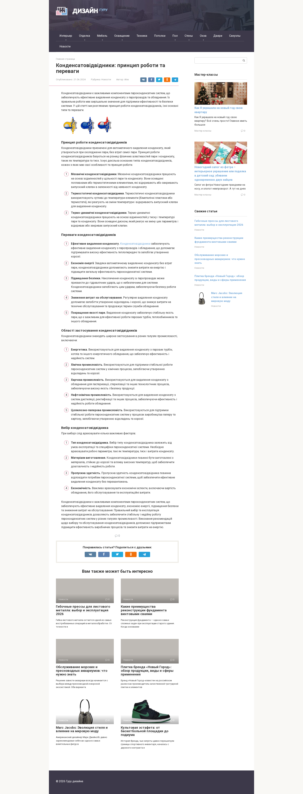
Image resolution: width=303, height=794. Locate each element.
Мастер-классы (202, 130)
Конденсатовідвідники (135, 243)
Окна (203, 35)
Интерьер (65, 35)
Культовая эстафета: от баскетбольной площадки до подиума (144, 731)
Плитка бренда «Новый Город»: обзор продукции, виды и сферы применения (147, 670)
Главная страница (65, 59)
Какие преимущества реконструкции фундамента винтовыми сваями (144, 610)
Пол (175, 35)
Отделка (84, 35)
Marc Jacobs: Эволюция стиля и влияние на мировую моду (82, 729)
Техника (142, 35)
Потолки (159, 35)
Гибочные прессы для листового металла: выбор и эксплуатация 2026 (83, 610)
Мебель (102, 35)
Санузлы (235, 35)
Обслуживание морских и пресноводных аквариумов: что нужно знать (81, 670)
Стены (189, 35)
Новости (64, 46)
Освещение (122, 35)
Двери (217, 35)
